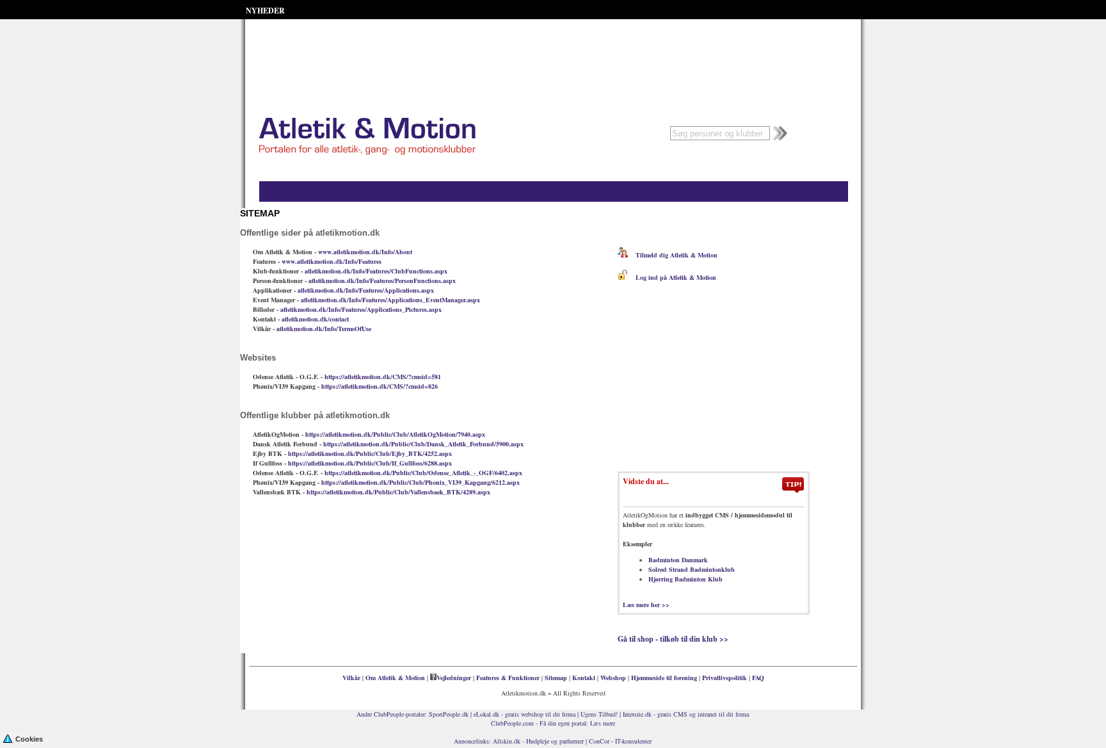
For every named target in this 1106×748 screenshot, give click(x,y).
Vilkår (351, 677)
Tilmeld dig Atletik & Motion (672, 254)
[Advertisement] (553, 51)
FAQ (758, 677)
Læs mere (602, 723)
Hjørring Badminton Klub (685, 578)
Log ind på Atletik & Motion (672, 277)
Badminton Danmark (678, 559)
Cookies (29, 739)
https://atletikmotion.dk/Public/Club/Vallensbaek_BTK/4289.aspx (398, 491)
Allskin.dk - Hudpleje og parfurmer (538, 740)
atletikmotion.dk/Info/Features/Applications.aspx (366, 290)
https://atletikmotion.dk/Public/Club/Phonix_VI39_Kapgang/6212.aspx (420, 482)
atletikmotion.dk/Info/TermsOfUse (323, 328)
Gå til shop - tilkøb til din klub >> (673, 638)
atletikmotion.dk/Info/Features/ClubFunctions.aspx (376, 270)
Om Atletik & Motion (395, 677)
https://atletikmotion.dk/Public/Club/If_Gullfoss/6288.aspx (370, 463)
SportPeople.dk (449, 714)
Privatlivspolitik (724, 677)
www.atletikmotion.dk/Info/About (365, 251)
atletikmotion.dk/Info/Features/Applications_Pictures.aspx (361, 309)
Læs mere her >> (646, 604)
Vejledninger (454, 677)
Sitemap (556, 677)
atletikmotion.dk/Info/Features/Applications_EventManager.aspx (390, 299)
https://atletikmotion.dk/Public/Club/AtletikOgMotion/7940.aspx (395, 434)
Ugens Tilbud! (599, 714)
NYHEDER (265, 10)
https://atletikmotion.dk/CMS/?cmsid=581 (383, 376)
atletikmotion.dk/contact (315, 318)
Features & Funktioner (508, 677)
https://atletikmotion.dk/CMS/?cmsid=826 (379, 386)
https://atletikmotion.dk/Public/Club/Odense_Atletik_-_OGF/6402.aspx (423, 472)
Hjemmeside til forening (664, 677)
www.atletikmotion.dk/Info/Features (331, 261)
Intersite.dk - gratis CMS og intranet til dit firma (686, 714)
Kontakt (583, 677)
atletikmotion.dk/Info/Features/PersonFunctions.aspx (382, 280)
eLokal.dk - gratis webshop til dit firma (524, 714)
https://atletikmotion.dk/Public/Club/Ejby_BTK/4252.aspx (370, 453)
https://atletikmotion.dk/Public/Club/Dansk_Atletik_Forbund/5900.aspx (423, 443)
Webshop (613, 677)
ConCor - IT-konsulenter (620, 740)
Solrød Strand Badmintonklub (691, 569)
